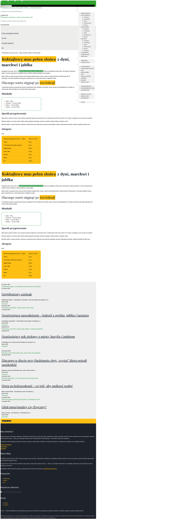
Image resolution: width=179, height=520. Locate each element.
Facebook (5, 503)
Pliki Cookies (4, 446)
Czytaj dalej (4, 303)
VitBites (5, 480)
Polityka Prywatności (6, 444)
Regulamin (3, 448)
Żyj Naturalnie (6, 478)
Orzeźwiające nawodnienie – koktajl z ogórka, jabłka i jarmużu (45, 315)
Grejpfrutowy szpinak (17, 294)
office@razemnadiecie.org (50, 468)
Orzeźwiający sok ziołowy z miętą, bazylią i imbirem (38, 336)
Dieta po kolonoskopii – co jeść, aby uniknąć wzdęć (37, 386)
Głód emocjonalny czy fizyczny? (24, 407)
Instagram (5, 505)
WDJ (4, 482)
